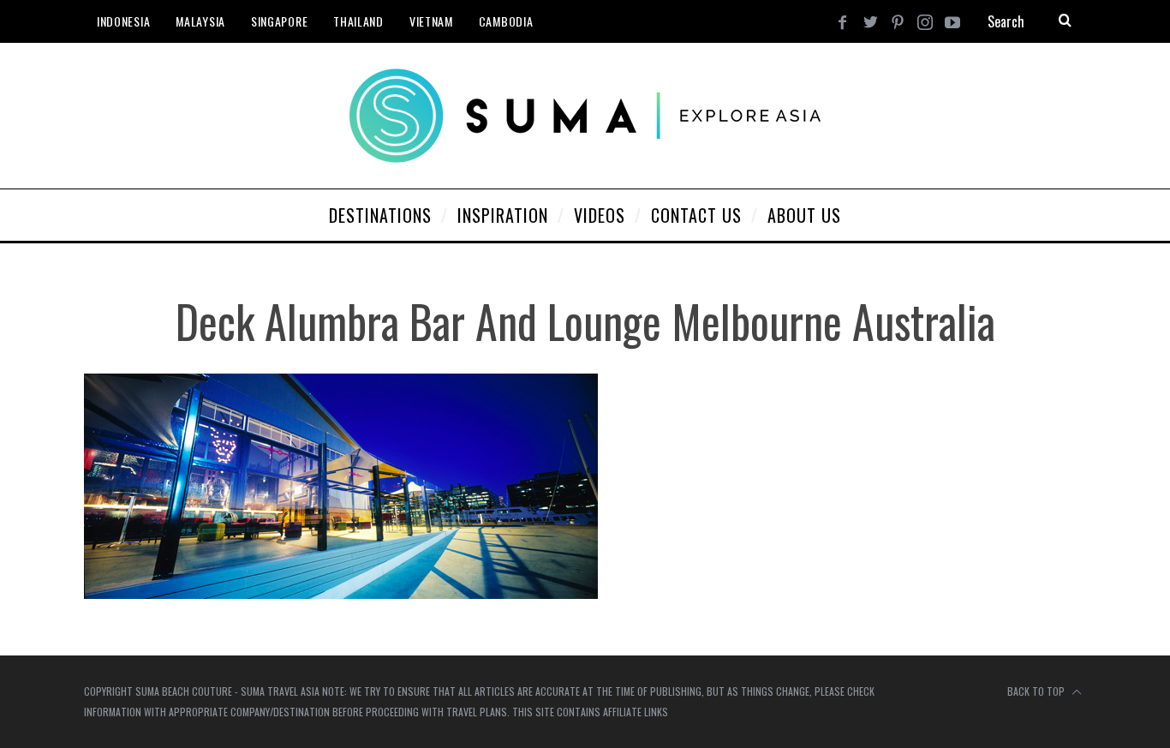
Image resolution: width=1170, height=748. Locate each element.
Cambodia (506, 21)
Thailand (358, 21)
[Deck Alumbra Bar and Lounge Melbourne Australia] (341, 593)
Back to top (1037, 691)
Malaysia (200, 21)
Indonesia (123, 21)
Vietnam (431, 21)
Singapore (279, 21)
